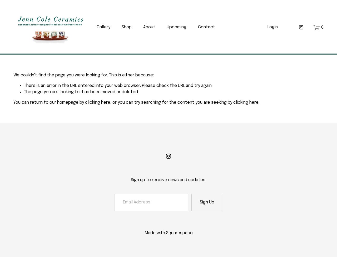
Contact (206, 27)
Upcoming (176, 27)
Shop (127, 27)
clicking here (97, 102)
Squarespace (179, 233)
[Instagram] (301, 27)
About (149, 27)
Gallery (103, 27)
